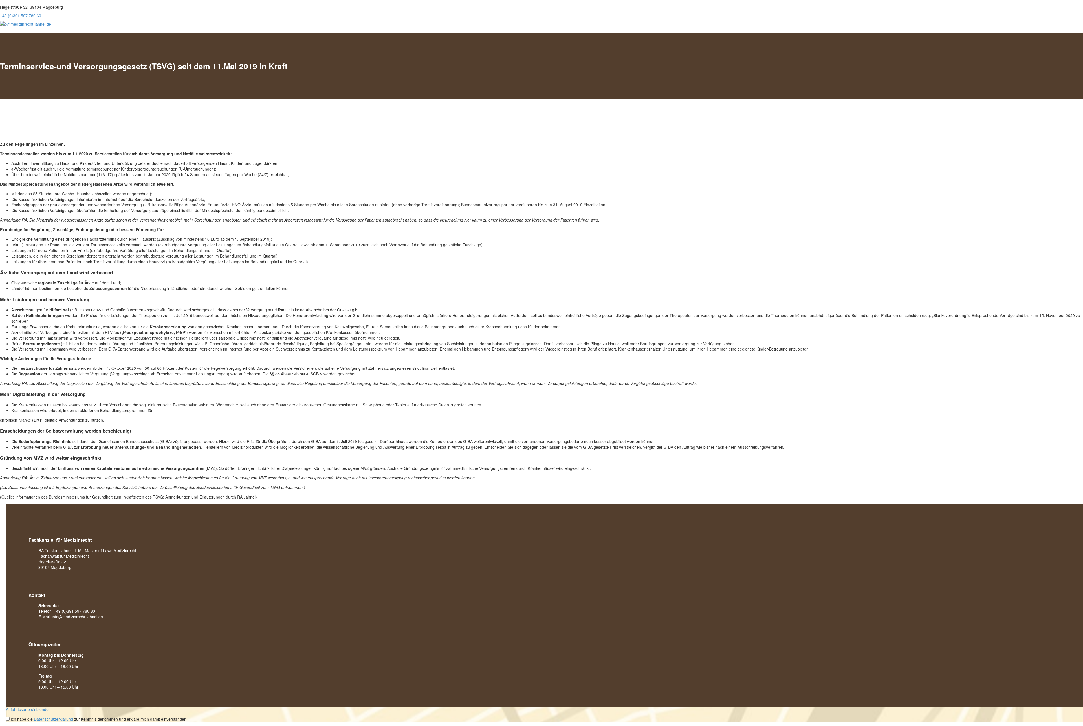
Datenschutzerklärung (53, 719)
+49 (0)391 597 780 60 (74, 611)
